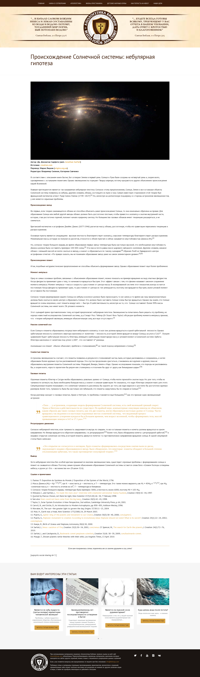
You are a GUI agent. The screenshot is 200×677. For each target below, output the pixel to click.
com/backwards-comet (131, 533)
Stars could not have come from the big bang (61, 499)
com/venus (94, 527)
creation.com (46, 165)
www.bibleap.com (56, 656)
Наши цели (158, 3)
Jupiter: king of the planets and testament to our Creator (68, 514)
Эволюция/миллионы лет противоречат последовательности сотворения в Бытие (82, 613)
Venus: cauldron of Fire (52, 527)
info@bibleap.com (112, 662)
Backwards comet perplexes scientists (77, 533)
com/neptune (36, 521)
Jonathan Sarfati (72, 162)
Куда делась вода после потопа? (153, 610)
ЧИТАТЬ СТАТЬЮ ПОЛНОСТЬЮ (47, 628)
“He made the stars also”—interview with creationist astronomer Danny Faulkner (91, 492)
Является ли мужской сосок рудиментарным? (117, 611)
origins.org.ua (61, 168)
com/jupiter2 (125, 514)
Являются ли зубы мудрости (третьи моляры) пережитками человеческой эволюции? (46, 612)
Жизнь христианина (94, 3)
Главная (41, 3)
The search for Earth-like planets (127, 527)
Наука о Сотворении (57, 3)
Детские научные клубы (116, 3)
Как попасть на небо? (140, 3)
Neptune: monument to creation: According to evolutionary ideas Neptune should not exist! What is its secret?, (92, 518)
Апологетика (75, 3)
